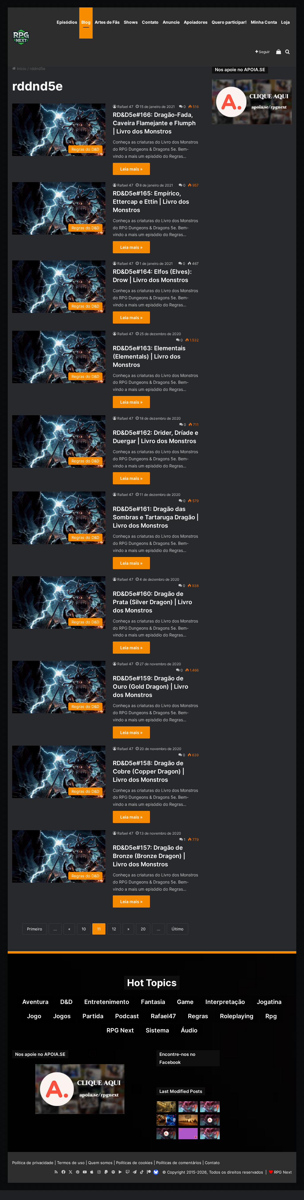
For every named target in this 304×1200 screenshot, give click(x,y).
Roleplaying (237, 1016)
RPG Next (120, 1030)
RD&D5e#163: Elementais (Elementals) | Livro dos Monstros (149, 356)
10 (84, 929)
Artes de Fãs (107, 22)
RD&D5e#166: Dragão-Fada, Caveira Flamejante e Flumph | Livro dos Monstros (154, 123)
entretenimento (106, 1001)
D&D (66, 1001)
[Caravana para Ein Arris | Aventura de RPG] (188, 1120)
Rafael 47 (125, 106)
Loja (285, 22)
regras (198, 1016)
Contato (150, 22)
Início (21, 68)
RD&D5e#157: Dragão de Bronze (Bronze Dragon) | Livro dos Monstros (149, 856)
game (185, 1001)
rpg (271, 1016)
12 (114, 929)
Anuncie (171, 22)
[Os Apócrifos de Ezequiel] (166, 1106)
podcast (127, 1016)
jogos (62, 1016)
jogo (34, 1016)
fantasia (153, 1001)
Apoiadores (196, 22)
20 (143, 929)
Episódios (67, 22)
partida (93, 1016)
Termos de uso (71, 1162)
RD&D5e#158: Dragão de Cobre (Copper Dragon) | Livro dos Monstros (148, 771)
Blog (86, 22)
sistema (157, 1030)
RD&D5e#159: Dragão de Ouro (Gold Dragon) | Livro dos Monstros (150, 686)
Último (177, 929)
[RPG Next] (21, 37)
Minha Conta (264, 22)
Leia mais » (131, 168)
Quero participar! (229, 22)
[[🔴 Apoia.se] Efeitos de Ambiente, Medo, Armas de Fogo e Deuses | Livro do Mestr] (166, 1133)
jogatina (269, 1001)
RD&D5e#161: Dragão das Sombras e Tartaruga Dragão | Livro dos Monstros (156, 517)
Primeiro (34, 929)
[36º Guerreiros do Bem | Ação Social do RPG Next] (188, 1133)
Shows (131, 22)
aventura (35, 1001)
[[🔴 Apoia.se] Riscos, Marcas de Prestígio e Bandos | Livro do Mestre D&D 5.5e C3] (210, 1120)
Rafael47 (163, 1016)
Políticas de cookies (134, 1162)
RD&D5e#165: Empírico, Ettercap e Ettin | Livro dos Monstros (151, 202)
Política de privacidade (32, 1162)
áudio (189, 1030)
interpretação (225, 1001)
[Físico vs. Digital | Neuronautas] (166, 1120)
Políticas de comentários (178, 1162)
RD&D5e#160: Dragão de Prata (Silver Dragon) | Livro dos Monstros (152, 602)
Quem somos (100, 1162)
